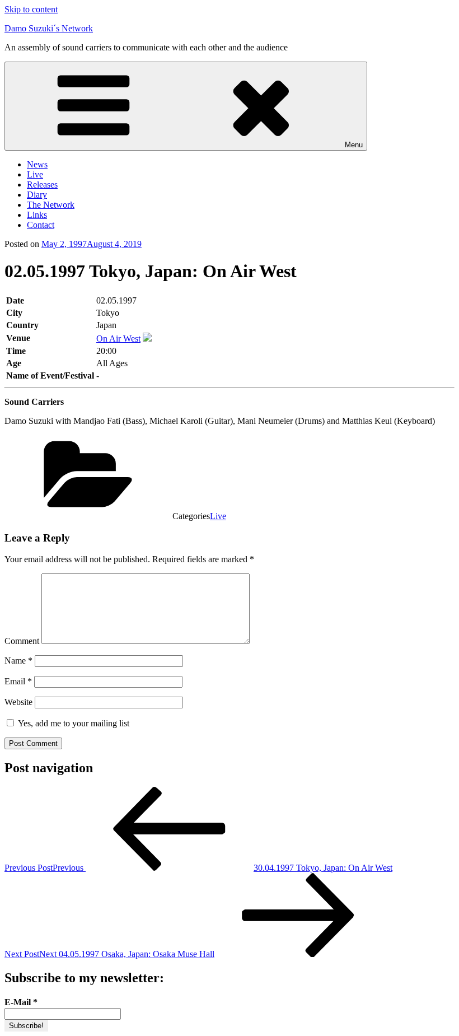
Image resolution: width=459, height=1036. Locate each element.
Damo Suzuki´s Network (48, 28)
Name (18, 660)
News (37, 164)
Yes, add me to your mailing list (72, 723)
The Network (50, 204)
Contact (40, 225)
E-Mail (21, 1002)
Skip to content (31, 9)
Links (37, 215)
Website (18, 702)
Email (18, 681)
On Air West (118, 338)
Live (35, 174)
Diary (37, 194)
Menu (354, 145)
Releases (42, 184)
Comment (21, 641)
